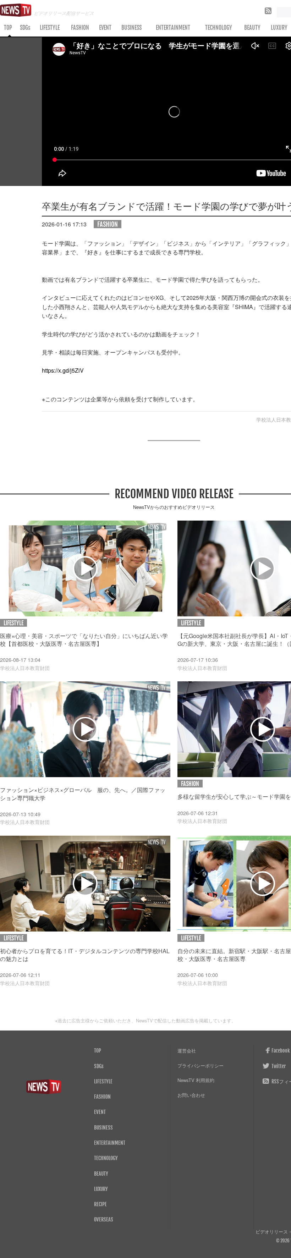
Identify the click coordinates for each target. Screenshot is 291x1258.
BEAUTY (252, 27)
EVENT (105, 27)
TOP (8, 27)
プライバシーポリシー (200, 1065)
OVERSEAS (103, 1219)
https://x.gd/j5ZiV (63, 370)
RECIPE (100, 1204)
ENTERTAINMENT (173, 27)
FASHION (80, 27)
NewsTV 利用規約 (195, 1080)
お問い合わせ (191, 1095)
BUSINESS (131, 27)
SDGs (25, 27)
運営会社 (186, 1050)
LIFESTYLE (50, 27)
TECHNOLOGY (218, 27)
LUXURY (101, 1189)
